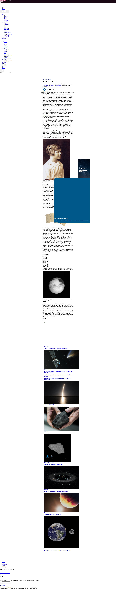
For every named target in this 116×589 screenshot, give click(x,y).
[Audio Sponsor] (64, 89)
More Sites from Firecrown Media (5, 573)
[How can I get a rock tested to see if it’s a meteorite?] (61, 430)
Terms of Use (4, 566)
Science (3, 15)
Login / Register (4, 6)
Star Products (4, 38)
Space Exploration (4, 33)
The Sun (5, 25)
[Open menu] (5, 12)
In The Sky (5, 23)
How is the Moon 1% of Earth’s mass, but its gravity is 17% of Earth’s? (57, 550)
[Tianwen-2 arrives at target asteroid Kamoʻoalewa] (57, 461)
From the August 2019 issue (47, 79)
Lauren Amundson (58, 85)
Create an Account (6, 578)
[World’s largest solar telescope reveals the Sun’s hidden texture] (61, 345)
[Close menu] (7, 11)
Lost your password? (3, 585)
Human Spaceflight (6, 35)
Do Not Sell (3, 567)
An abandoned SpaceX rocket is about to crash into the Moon (55, 406)
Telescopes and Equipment (7, 55)
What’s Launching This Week (8, 34)
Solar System (5, 16)
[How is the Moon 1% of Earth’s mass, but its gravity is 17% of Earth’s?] (61, 548)
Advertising (3, 565)
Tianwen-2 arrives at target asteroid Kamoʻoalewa (53, 464)
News (2, 14)
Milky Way (5, 44)
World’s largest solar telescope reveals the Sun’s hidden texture (55, 348)
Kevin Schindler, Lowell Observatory (49, 85)
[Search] (2, 11)
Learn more (1, 1)
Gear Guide (5, 31)
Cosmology (5, 21)
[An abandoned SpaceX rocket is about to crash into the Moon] (61, 403)
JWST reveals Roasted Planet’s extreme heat (52, 514)
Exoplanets (5, 17)
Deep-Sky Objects (6, 28)
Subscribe (3, 9)
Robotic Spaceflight (6, 36)
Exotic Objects (6, 20)
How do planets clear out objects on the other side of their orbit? (56, 491)
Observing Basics (6, 29)
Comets (5, 27)
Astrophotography (6, 30)
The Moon (5, 51)
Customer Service (4, 564)
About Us (3, 562)
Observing (3, 22)
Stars (4, 18)
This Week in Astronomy (7, 32)
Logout (3, 7)
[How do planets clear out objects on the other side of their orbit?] (61, 488)
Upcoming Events (6, 24)
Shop (2, 8)
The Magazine (4, 62)
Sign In (1, 583)
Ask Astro (3, 37)
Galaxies (5, 19)
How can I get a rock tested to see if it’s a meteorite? (53, 432)
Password (1, 582)
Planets (5, 26)
